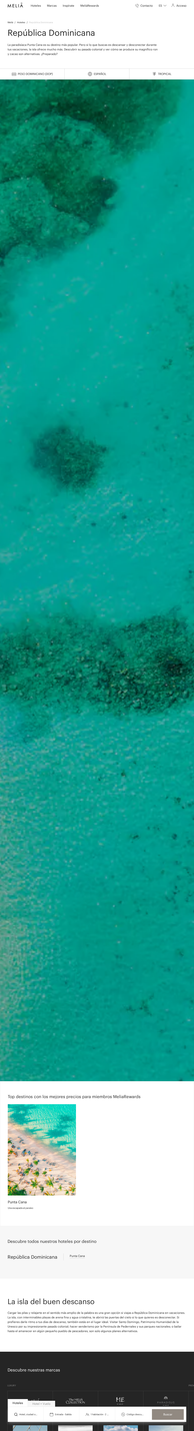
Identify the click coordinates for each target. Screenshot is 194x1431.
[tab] (18, 1403)
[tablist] (97, 1403)
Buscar (167, 1414)
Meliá (10, 22)
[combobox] (163, 5)
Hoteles (21, 22)
